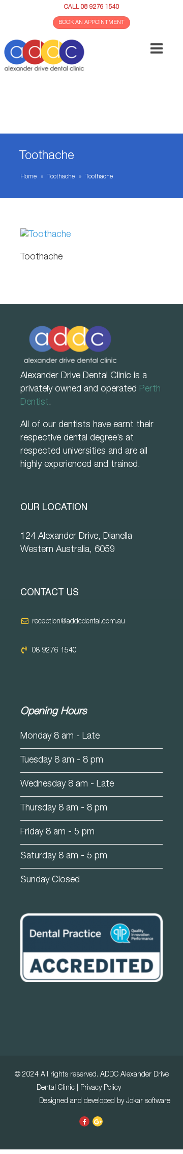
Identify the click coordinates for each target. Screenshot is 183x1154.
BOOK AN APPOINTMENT (91, 22)
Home (28, 177)
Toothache (61, 177)
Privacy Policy (100, 1088)
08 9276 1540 (100, 7)
